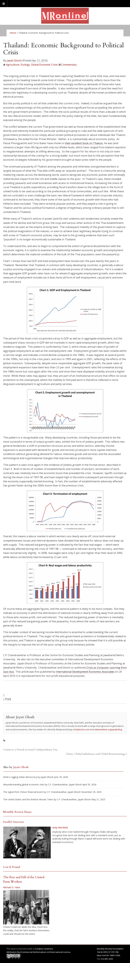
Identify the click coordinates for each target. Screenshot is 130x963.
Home (13, 32)
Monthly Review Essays (17, 812)
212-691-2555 (107, 958)
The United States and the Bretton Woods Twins (28, 799)
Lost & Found (11, 867)
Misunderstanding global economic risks (23, 784)
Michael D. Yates (11, 887)
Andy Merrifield (60, 827)
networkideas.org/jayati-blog (108, 729)
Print (8, 699)
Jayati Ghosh (14, 60)
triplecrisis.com (82, 729)
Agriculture (12, 64)
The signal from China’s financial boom (23, 791)
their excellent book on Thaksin (84, 143)
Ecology (25, 64)
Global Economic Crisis (44, 64)
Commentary (69, 64)
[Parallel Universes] (27, 842)
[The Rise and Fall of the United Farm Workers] (26, 907)
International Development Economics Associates (85, 671)
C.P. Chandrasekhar (58, 784)
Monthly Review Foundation (110, 948)
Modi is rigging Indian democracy (20, 777)
